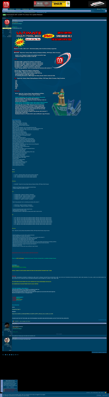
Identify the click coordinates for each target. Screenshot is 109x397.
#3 (105, 338)
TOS (91, 392)
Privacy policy (95, 392)
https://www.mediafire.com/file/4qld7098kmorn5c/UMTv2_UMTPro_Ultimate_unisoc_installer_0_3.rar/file (32, 313)
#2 (105, 323)
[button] (14, 9)
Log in (8, 386)
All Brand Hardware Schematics (9, 391)
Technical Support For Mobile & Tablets (10, 390)
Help (99, 392)
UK (10, 33)
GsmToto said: (15, 324)
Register (12, 386)
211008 (10, 335)
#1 (105, 20)
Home (102, 392)
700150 (10, 350)
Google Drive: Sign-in (16, 309)
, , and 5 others (22, 321)
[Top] (104, 392)
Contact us (88, 392)
